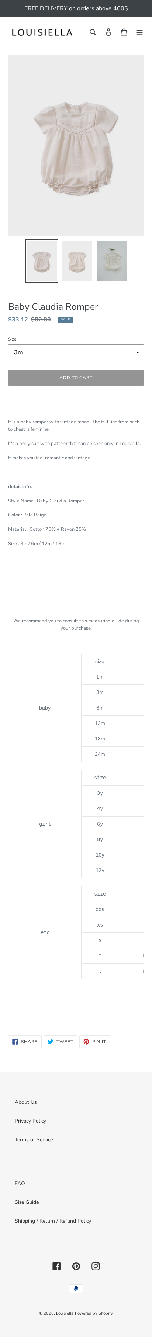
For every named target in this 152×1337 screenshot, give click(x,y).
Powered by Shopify (94, 1313)
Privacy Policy (30, 1120)
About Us (26, 1102)
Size (12, 339)
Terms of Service (34, 1139)
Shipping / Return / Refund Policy (53, 1220)
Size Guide (27, 1202)
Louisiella (64, 1313)
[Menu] (139, 32)
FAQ (20, 1183)
